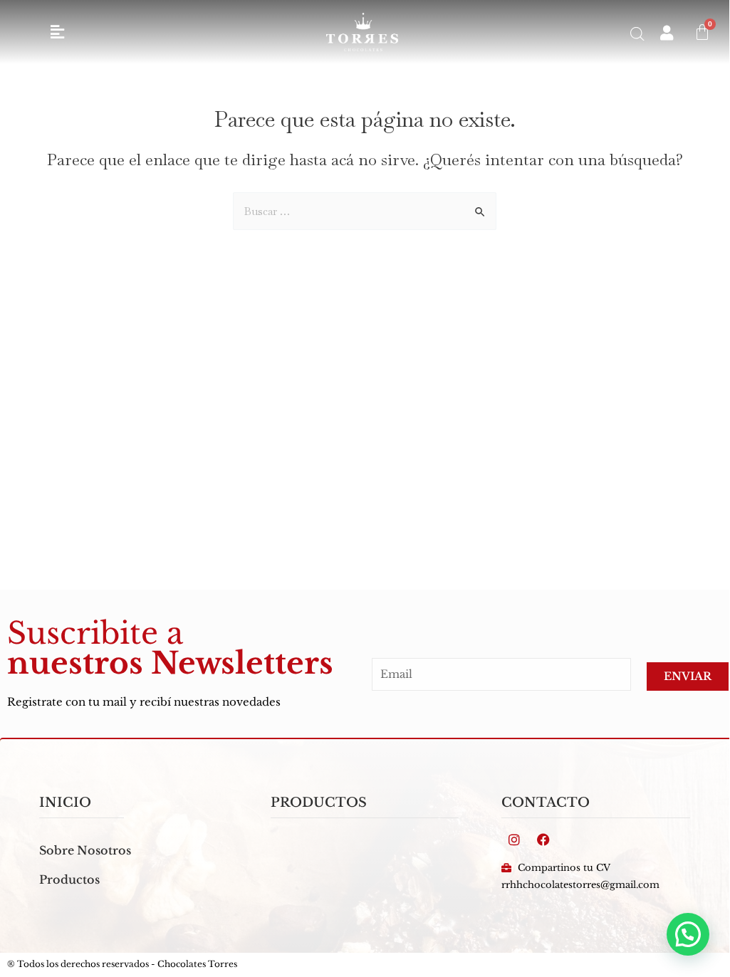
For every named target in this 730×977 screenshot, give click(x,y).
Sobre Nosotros (85, 850)
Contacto (545, 802)
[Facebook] (543, 839)
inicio (65, 802)
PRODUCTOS (319, 802)
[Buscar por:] (364, 211)
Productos (69, 879)
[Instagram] (514, 839)
